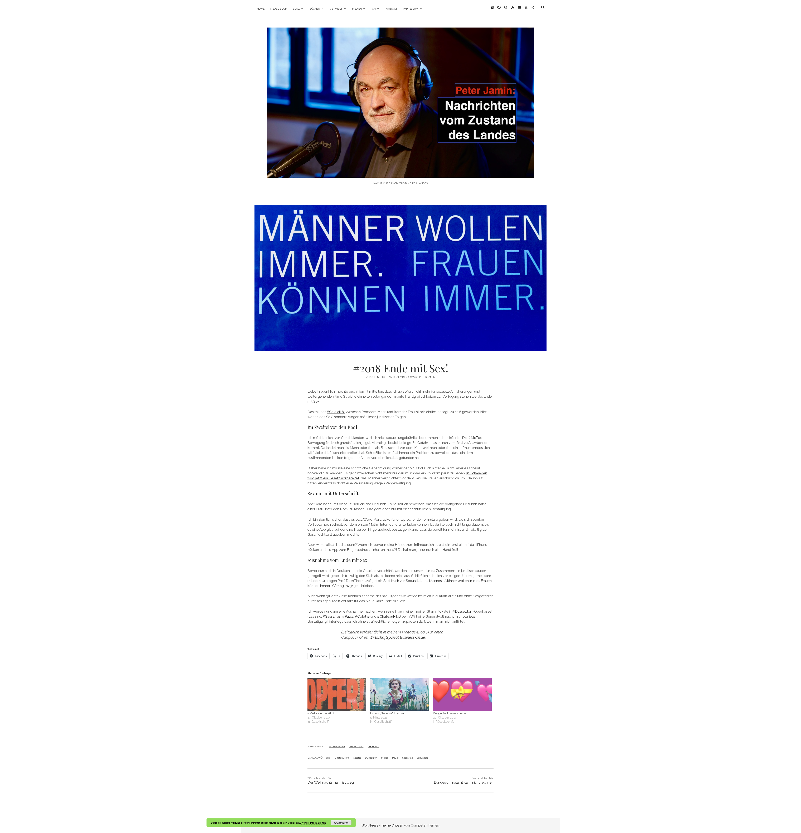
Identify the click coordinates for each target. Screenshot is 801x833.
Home (260, 8)
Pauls (395, 757)
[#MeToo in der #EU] (336, 694)
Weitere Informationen (313, 822)
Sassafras (407, 757)
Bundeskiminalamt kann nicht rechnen (464, 782)
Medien (357, 8)
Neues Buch (278, 8)
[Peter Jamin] (400, 172)
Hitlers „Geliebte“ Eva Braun (388, 713)
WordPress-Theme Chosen (382, 825)
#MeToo (475, 438)
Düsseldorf (371, 757)
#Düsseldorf (462, 611)
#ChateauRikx (388, 616)
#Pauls (347, 616)
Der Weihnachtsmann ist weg (330, 782)
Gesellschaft (356, 746)
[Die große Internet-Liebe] (462, 694)
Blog (296, 8)
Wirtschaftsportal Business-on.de (397, 637)
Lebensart (373, 746)
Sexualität (422, 757)
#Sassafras (332, 616)
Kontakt (391, 8)
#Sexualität (336, 412)
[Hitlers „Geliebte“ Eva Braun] (399, 694)
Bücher (315, 8)
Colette (357, 757)
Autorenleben (337, 746)
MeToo (384, 757)
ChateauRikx (342, 757)
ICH (374, 8)
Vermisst (336, 8)
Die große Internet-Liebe (449, 713)
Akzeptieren (341, 822)
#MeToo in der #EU (320, 713)
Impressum (410, 8)
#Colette (362, 616)
